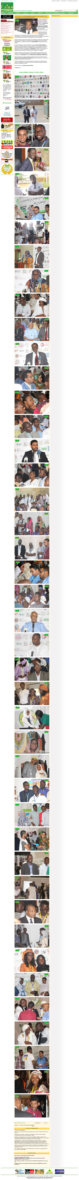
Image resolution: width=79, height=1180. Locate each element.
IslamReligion (63, 13)
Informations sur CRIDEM (56, 1176)
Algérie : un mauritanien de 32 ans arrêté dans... (6, 33)
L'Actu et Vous (7, 17)
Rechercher (58, 10)
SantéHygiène (3, 13)
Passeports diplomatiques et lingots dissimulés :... (6, 28)
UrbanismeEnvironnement (57, 13)
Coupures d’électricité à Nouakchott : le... (5, 23)
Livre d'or (8, 126)
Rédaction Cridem (21, 1122)
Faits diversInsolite (71, 13)
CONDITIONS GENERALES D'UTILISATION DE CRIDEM (37, 1176)
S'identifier (64, 0)
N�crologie (8, 120)
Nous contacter (21, 1176)
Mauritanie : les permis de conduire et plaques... (5, 30)
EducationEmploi (40, 13)
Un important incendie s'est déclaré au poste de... (6, 26)
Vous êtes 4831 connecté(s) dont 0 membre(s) (23, 10)
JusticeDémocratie (26, 13)
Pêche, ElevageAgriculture (49, 13)
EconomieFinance (18, 13)
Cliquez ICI (27, 1159)
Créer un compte (56, 0)
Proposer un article (73, 0)
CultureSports (33, 13)
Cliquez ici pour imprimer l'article (26, 1125)
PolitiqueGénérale (11, 13)
